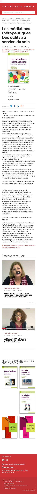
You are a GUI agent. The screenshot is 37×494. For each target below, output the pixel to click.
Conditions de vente (10, 488)
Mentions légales (9, 483)
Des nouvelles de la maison (13, 291)
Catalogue (11, 18)
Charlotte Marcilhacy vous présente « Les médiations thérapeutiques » (16, 340)
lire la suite (30, 302)
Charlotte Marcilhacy (21, 47)
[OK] (33, 12)
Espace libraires (8, 481)
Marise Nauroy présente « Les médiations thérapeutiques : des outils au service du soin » (18, 295)
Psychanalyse (20, 18)
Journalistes (18, 481)
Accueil (4, 18)
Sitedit (33, 490)
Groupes (28, 18)
